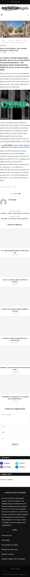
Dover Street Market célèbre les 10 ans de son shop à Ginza (15, 146)
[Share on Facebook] (12, 193)
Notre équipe (6, 540)
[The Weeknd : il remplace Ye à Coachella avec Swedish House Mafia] (15, 384)
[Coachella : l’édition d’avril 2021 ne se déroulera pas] (15, 326)
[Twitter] (13, 2)
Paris (14, 187)
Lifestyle (10, 40)
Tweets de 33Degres (6, 480)
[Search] (28, 14)
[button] (2, 104)
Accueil (3, 40)
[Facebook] (11, 2)
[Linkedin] (18, 2)
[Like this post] (11, 193)
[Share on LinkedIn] (16, 193)
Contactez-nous (7, 535)
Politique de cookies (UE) (10, 549)
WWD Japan (14, 159)
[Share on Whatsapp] (17, 193)
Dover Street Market (6, 187)
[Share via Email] (19, 193)
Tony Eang (4, 52)
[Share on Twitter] (14, 194)
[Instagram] (16, 2)
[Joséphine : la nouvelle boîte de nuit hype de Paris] (15, 355)
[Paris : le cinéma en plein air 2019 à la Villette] (15, 267)
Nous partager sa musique (10, 545)
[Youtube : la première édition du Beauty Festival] (15, 297)
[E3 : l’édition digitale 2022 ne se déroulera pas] (15, 238)
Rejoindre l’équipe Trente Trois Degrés (13, 559)
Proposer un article (7, 554)
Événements (18, 40)
